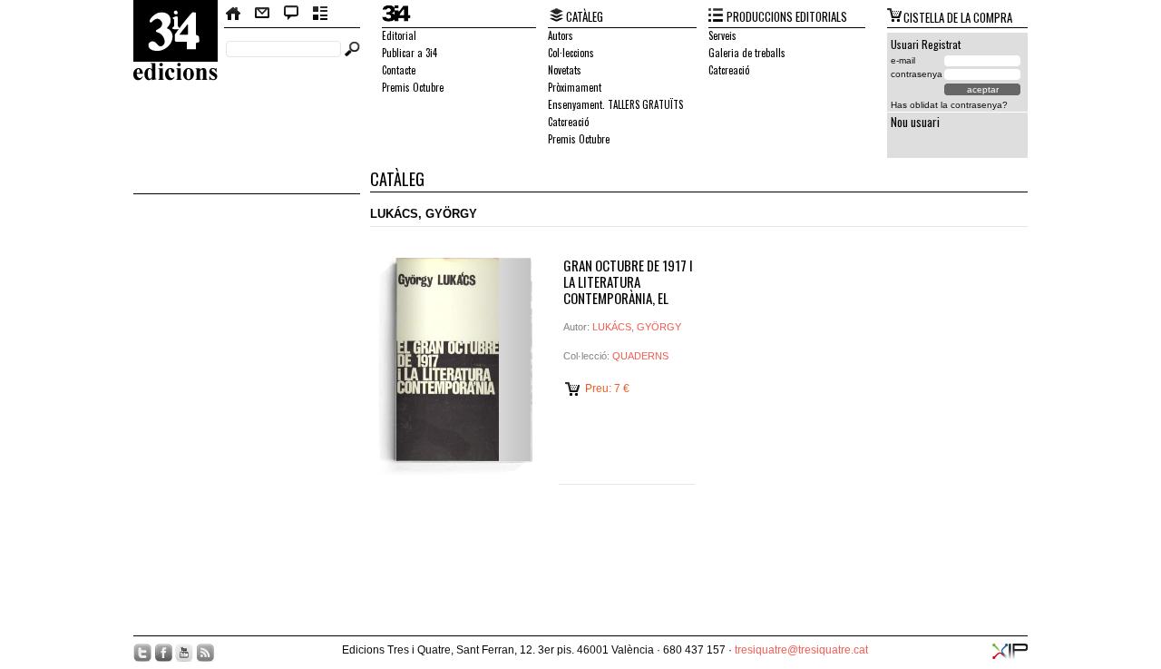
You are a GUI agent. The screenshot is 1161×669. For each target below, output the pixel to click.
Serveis (722, 35)
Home (234, 13)
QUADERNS (640, 355)
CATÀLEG (584, 16)
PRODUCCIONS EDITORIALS (787, 16)
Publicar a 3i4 (409, 52)
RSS (205, 653)
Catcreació (568, 121)
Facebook (163, 653)
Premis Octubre (413, 87)
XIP (1010, 651)
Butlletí (320, 13)
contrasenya (916, 74)
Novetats (564, 70)
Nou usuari (915, 122)
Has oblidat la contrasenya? (949, 105)
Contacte (262, 13)
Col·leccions (571, 52)
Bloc (291, 13)
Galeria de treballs (746, 52)
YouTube (184, 653)
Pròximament (574, 87)
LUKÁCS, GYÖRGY (636, 326)
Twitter (142, 653)
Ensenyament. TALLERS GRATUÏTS (615, 104)
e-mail (903, 60)
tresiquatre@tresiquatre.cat (801, 650)
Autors (560, 35)
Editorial (399, 35)
